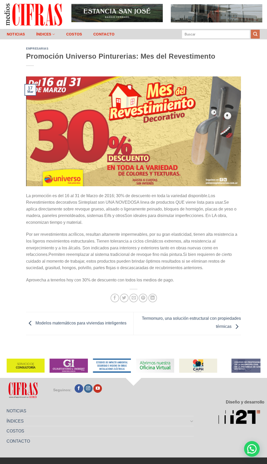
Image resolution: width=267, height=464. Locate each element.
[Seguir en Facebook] (79, 388)
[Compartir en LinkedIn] (152, 298)
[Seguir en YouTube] (97, 388)
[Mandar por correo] (133, 298)
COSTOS (74, 34)
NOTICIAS (16, 34)
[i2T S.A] (241, 417)
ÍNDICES (43, 34)
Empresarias (37, 48)
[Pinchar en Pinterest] (143, 298)
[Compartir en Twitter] (124, 298)
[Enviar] (255, 34)
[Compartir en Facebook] (115, 298)
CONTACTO (103, 34)
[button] (252, 449)
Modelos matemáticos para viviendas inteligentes (80, 323)
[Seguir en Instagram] (88, 388)
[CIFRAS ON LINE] (33, 14)
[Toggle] (192, 421)
